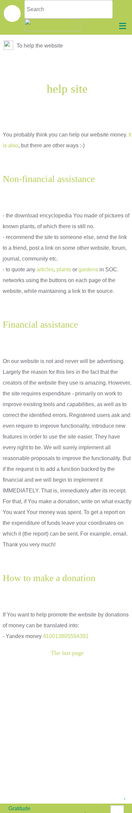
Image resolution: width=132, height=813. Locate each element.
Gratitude (19, 808)
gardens (88, 269)
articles (45, 269)
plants (64, 269)
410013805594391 (66, 636)
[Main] (9, 46)
